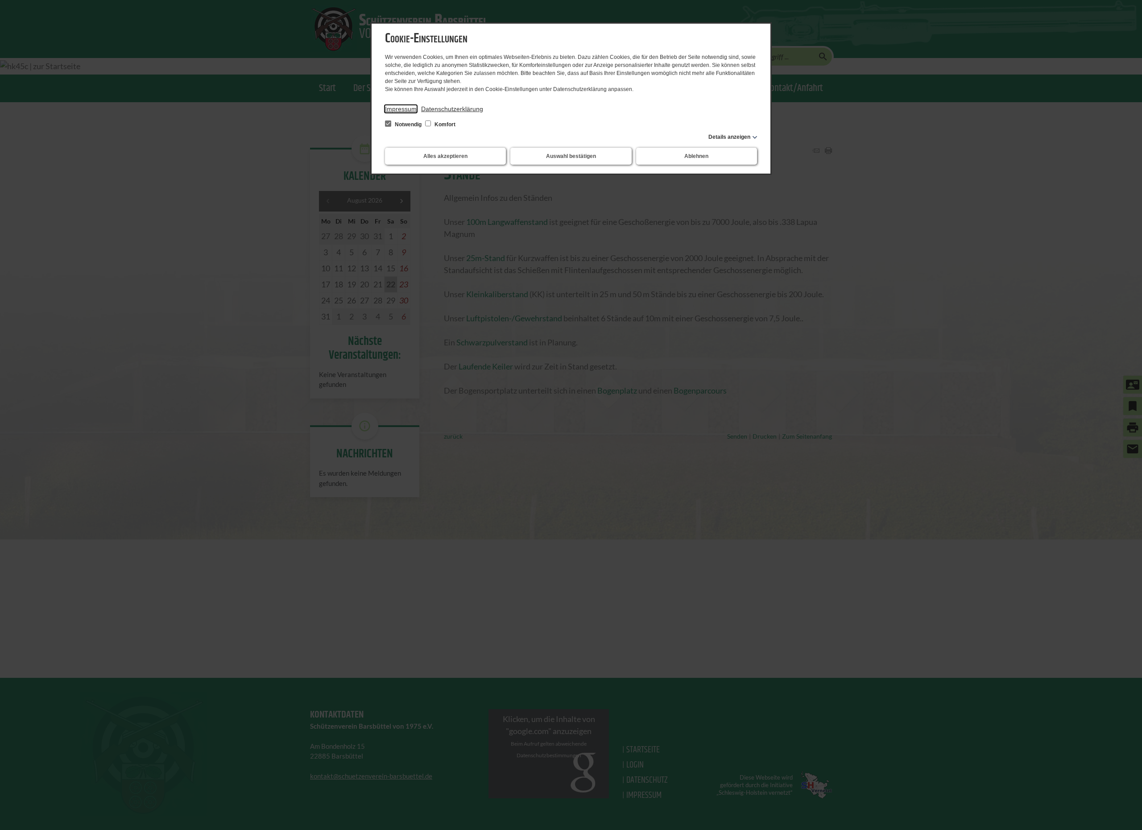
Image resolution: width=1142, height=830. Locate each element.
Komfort (444, 124)
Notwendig (408, 124)
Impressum (401, 108)
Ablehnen (696, 156)
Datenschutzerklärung (452, 108)
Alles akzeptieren (445, 156)
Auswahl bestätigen (571, 156)
